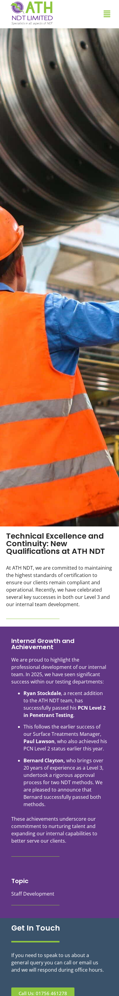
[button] (107, 14)
